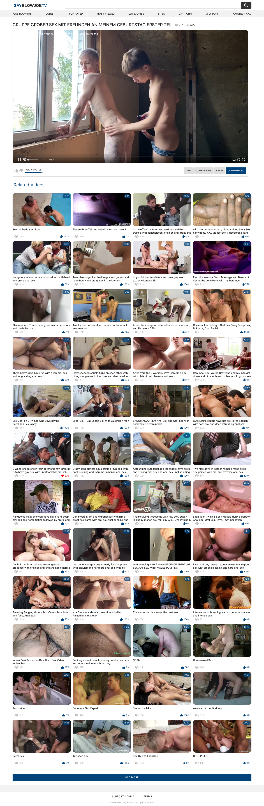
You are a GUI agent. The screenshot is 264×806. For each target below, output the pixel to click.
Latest (50, 13)
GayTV (30, 5)
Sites (161, 13)
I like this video (16, 170)
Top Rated (76, 13)
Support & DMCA (123, 796)
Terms (147, 796)
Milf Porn (212, 13)
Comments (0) (236, 170)
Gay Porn (185, 13)
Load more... (132, 777)
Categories (136, 13)
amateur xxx (242, 13)
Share (219, 170)
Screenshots (203, 170)
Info (188, 170)
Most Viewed (106, 13)
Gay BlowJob (22, 13)
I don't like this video (21, 170)
